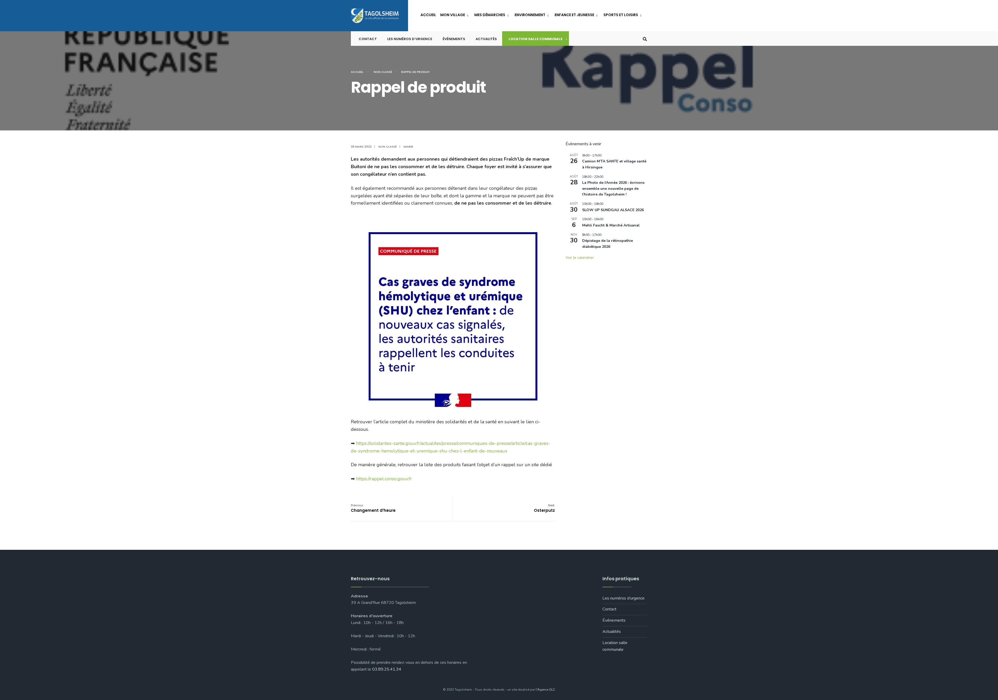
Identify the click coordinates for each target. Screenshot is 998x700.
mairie (408, 146)
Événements (454, 38)
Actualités (486, 38)
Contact (368, 38)
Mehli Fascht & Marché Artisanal (611, 225)
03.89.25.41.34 (386, 669)
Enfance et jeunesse (574, 14)
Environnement (530, 14)
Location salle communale (535, 38)
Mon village (452, 14)
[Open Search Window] (644, 38)
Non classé (383, 72)
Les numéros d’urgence (409, 38)
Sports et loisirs (620, 14)
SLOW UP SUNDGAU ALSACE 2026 (613, 209)
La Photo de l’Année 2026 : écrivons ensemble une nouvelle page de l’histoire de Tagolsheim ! (613, 188)
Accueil (428, 14)
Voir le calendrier (580, 257)
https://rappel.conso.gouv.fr (384, 479)
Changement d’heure (373, 508)
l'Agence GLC (545, 690)
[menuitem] (455, 14)
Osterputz (544, 508)
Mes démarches (489, 14)
